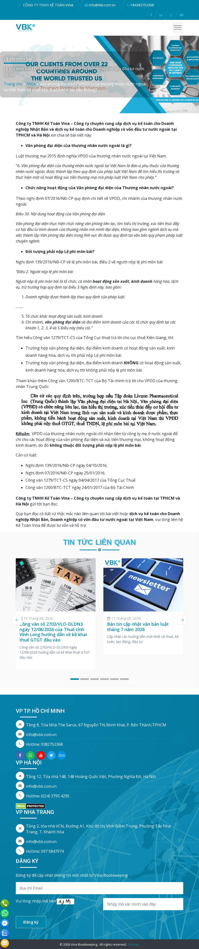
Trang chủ (13, 84)
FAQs (31, 84)
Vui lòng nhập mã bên (36, 901)
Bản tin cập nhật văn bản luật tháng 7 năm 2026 (138, 626)
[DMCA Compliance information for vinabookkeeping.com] (30, 805)
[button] (74, 679)
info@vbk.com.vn (41, 734)
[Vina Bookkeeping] (25, 27)
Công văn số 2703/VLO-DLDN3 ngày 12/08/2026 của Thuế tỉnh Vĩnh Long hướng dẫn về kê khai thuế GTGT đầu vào (53, 632)
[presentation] (17, 620)
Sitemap (133, 944)
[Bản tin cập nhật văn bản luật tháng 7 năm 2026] (143, 584)
